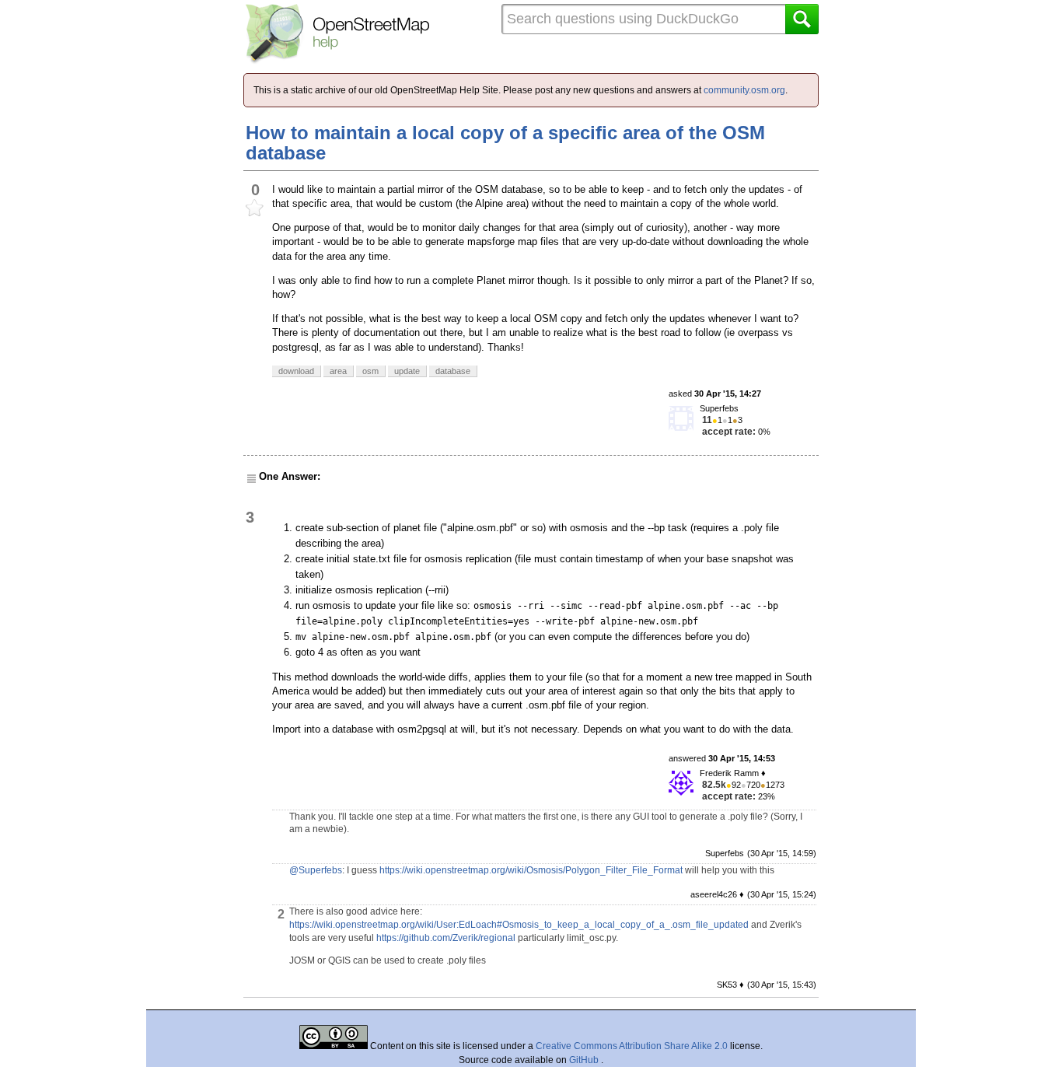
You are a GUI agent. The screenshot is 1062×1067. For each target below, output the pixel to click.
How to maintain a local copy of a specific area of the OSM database (505, 142)
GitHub (585, 1060)
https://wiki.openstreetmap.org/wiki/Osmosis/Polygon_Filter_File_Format (531, 870)
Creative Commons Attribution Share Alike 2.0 (632, 1046)
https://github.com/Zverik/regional (445, 937)
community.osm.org (744, 90)
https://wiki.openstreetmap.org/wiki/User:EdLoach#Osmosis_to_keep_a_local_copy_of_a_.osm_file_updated (519, 924)
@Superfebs (315, 870)
